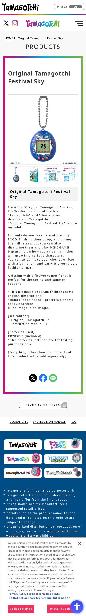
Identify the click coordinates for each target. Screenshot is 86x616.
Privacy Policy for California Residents (34, 594)
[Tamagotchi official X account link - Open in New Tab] (6, 23)
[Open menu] (79, 23)
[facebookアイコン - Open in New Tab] (43, 378)
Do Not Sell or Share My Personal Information (39, 598)
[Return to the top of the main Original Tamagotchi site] (43, 23)
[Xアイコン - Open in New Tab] (33, 378)
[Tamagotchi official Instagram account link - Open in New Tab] (15, 23)
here (26, 551)
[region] (43, 576)
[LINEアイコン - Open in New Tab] (53, 378)
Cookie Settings (21, 608)
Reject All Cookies (61, 608)
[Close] (79, 543)
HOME (9, 38)
